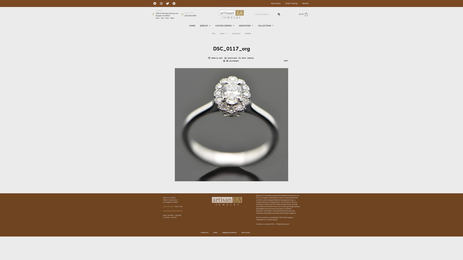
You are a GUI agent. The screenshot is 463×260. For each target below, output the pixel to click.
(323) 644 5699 (168, 206)
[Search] (279, 14)
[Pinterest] (174, 3)
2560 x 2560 (232, 58)
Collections (264, 25)
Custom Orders (223, 25)
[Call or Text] (182, 14)
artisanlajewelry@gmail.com (172, 211)
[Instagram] (161, 3)
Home (192, 25)
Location (159, 10)
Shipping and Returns (229, 232)
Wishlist (305, 3)
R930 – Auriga (248, 58)
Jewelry (204, 25)
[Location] (153, 14)
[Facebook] (155, 3)
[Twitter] (167, 3)
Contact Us (236, 33)
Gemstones (245, 25)
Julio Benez (234, 61)
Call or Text (189, 13)
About (222, 33)
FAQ (213, 33)
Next (286, 61)
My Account (275, 3)
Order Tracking (291, 3)
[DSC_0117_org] (231, 124)
